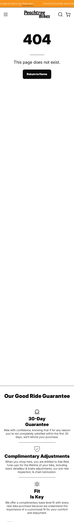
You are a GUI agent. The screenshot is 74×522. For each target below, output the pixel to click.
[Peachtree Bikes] (37, 14)
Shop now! (26, 3)
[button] (60, 14)
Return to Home (37, 74)
